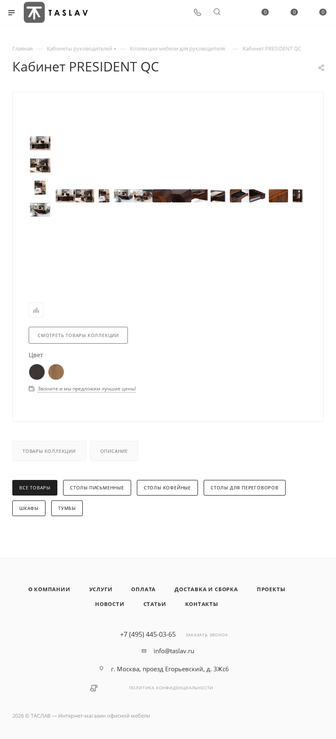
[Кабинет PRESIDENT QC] (65, 195)
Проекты (271, 589)
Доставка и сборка (206, 589)
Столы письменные (97, 487)
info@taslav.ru (174, 651)
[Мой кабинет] (236, 13)
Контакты (201, 604)
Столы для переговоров (245, 487)
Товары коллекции (49, 451)
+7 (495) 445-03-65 (148, 634)
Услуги (101, 589)
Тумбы (67, 508)
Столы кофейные (167, 487)
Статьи (154, 604)
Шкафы (29, 508)
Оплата (143, 589)
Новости (110, 604)
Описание (114, 451)
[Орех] (56, 371)
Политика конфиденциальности (171, 688)
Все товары (34, 487)
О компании (49, 589)
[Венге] (37, 371)
